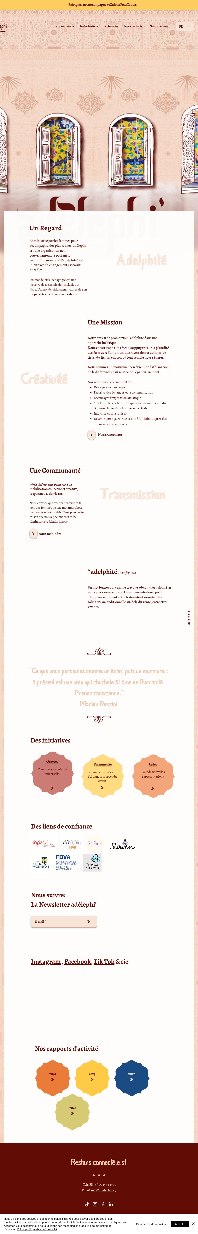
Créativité (44, 380)
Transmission (133, 495)
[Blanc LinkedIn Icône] (111, 1204)
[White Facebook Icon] (103, 1204)
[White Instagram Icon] (95, 1204)
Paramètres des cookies (151, 1224)
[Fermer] (193, 1224)
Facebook (77, 961)
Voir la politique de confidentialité (37, 1229)
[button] (64, 26)
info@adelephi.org (103, 1190)
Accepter (180, 1224)
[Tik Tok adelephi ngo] (87, 1204)
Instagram (46, 961)
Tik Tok (104, 961)
